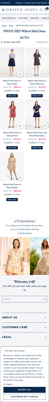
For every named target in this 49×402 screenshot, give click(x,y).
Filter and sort (12, 42)
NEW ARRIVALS (9, 18)
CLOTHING (23, 18)
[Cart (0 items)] (45, 10)
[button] (3, 9)
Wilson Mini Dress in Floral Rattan (12, 186)
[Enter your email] (44, 299)
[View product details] (12, 62)
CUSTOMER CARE (14, 327)
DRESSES (34, 18)
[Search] (41, 10)
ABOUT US (9, 317)
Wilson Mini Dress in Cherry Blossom (37, 82)
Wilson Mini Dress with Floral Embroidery (37, 134)
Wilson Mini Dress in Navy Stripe (12, 82)
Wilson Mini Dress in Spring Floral (12, 134)
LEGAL (7, 337)
